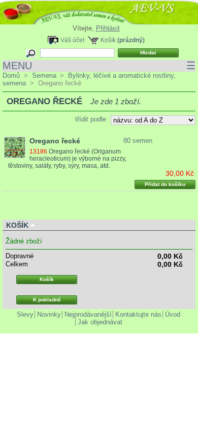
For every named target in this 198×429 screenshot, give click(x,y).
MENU (99, 65)
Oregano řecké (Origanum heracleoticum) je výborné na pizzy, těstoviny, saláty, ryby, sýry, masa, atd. (67, 158)
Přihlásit (108, 28)
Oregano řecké (54, 141)
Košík (108, 40)
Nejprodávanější (88, 314)
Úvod (172, 314)
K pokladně (47, 299)
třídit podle (90, 119)
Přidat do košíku (165, 184)
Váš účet (72, 40)
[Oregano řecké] (14, 147)
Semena (44, 75)
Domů (11, 75)
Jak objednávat (100, 322)
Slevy (25, 314)
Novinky (49, 314)
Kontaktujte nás (138, 314)
